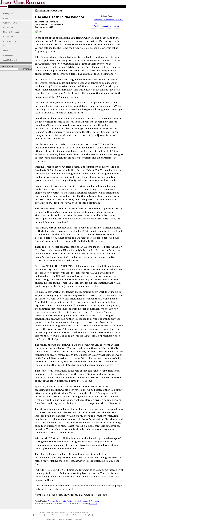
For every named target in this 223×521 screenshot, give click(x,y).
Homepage (41, 512)
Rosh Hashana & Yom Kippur (107, 26)
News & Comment (82, 512)
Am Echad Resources (52, 515)
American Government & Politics (108, 19)
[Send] (36, 32)
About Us (50, 512)
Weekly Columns (60, 512)
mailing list (93, 504)
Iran (95, 23)
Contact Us (76, 515)
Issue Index (70, 512)
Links (69, 515)
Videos (63, 515)
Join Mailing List (86, 515)
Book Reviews (38, 515)
